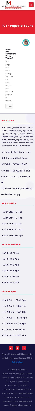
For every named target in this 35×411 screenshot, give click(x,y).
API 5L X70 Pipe (11, 276)
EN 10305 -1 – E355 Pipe (15, 317)
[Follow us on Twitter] (11, 348)
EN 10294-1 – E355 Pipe (14, 335)
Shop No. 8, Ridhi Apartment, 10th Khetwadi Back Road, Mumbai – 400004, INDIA (16, 158)
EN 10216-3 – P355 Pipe (15, 311)
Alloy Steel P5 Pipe (12, 211)
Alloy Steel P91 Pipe (13, 235)
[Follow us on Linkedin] (24, 348)
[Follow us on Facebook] (17, 348)
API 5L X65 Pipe (11, 270)
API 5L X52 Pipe (11, 253)
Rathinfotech (17, 362)
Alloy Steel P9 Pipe (12, 217)
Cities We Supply (11, 194)
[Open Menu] (31, 4)
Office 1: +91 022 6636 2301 (16, 170)
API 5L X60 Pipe (11, 264)
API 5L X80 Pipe (11, 282)
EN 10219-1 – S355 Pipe (14, 323)
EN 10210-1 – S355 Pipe (14, 300)
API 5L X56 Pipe (11, 259)
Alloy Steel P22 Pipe (13, 229)
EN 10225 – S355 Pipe (14, 329)
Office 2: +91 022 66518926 (16, 176)
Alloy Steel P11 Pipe (12, 223)
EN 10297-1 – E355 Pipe (14, 306)
